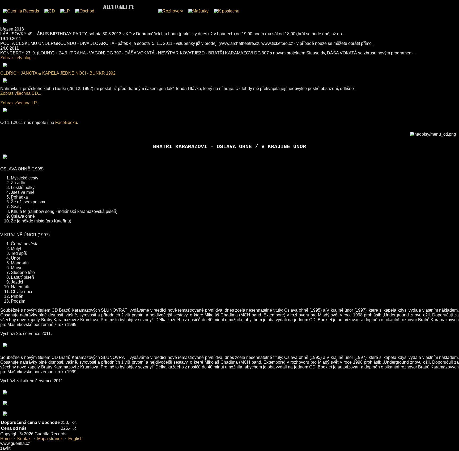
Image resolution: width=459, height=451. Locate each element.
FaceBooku (66, 122)
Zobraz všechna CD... (20, 93)
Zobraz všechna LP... (20, 103)
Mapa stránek (50, 438)
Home (6, 438)
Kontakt (24, 438)
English (75, 438)
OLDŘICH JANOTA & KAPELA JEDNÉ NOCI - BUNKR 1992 (58, 73)
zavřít (5, 448)
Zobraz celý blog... (17, 57)
